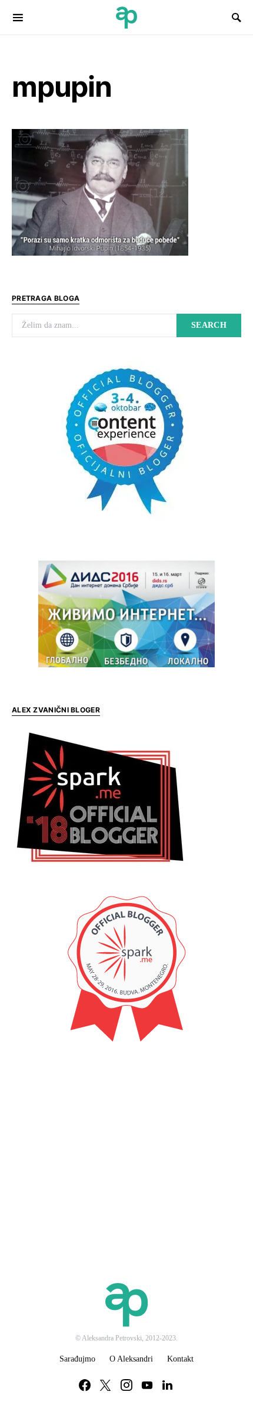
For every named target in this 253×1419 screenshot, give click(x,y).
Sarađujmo (77, 1358)
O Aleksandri (131, 1358)
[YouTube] (147, 1385)
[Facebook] (85, 1385)
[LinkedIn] (167, 1385)
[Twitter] (105, 1385)
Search (209, 325)
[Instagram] (126, 1385)
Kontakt (180, 1358)
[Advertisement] (100, 1138)
